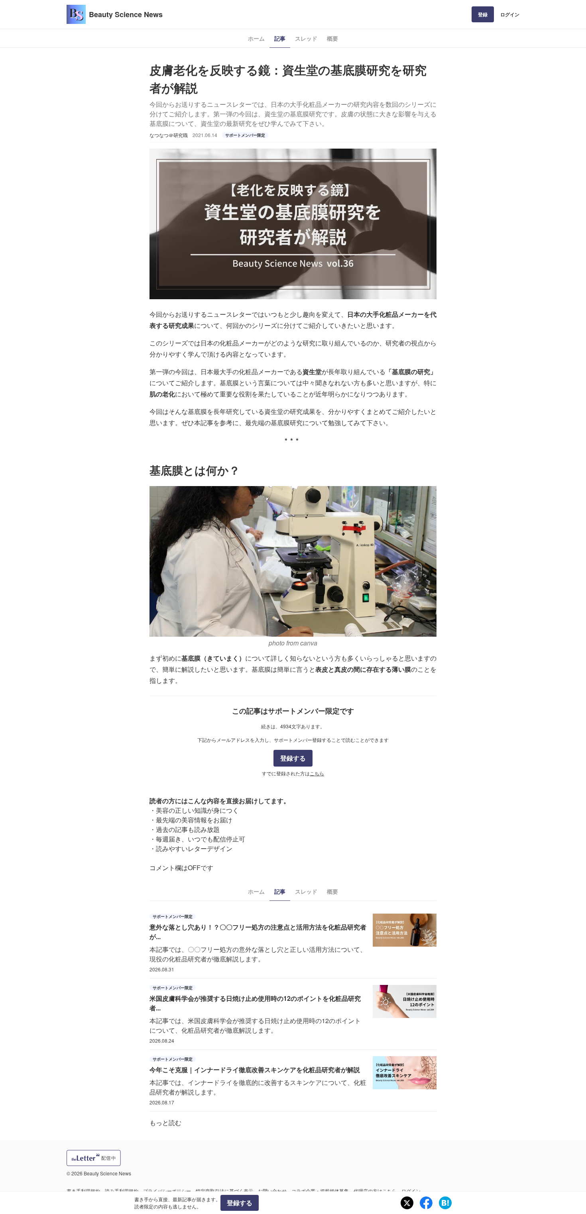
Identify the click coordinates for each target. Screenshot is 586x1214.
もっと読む (165, 1122)
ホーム (256, 38)
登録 (483, 14)
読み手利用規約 (121, 1190)
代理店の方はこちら (375, 1190)
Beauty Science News (126, 14)
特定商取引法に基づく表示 (224, 1190)
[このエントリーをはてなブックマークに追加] (445, 1202)
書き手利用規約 (83, 1190)
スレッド (306, 38)
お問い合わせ (272, 1190)
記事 (279, 38)
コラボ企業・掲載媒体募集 (320, 1190)
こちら (317, 773)
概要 (332, 38)
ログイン (509, 14)
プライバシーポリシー (167, 1190)
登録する (293, 758)
